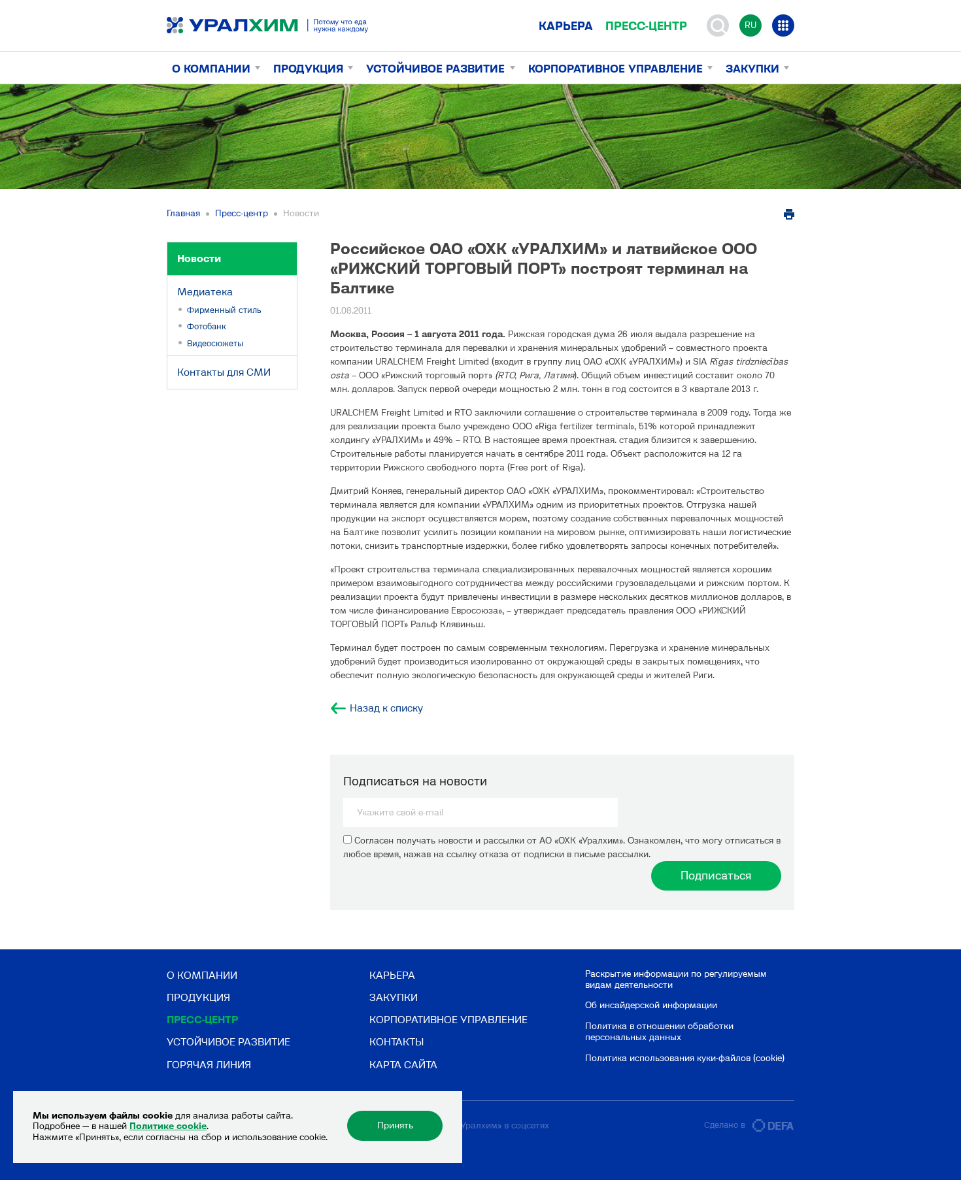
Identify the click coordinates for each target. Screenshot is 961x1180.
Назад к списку (386, 708)
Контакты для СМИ (224, 372)
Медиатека (205, 292)
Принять (395, 1125)
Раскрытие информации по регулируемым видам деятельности (676, 979)
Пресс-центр (646, 26)
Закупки (752, 68)
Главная (183, 213)
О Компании (211, 68)
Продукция (308, 68)
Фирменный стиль (224, 310)
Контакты (396, 1042)
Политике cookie (168, 1126)
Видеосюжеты (215, 343)
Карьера (566, 26)
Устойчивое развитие (435, 68)
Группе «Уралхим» (463, 1125)
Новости (199, 258)
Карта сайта (403, 1064)
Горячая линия (209, 1064)
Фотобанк (206, 326)
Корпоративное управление (615, 68)
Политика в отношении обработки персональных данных (659, 1032)
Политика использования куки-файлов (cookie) (684, 1058)
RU (750, 25)
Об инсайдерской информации (651, 1005)
